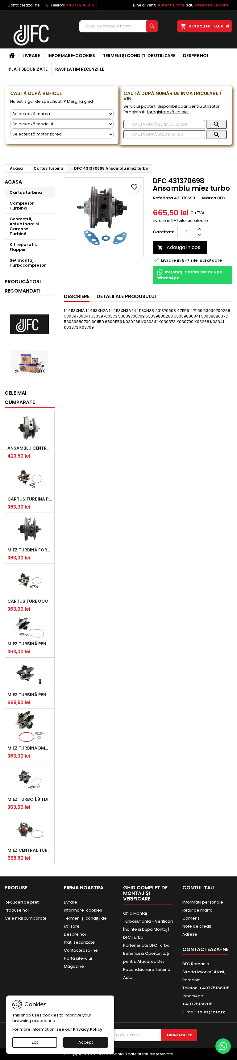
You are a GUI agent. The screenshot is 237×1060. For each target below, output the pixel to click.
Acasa (13, 181)
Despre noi (195, 55)
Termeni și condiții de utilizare (139, 55)
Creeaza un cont (211, 5)
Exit (35, 1042)
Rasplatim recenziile (79, 69)
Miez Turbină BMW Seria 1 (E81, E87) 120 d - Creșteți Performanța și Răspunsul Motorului (29, 748)
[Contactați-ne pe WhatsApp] (223, 1046)
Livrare (31, 55)
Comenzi (191, 918)
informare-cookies (71, 55)
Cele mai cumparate (20, 397)
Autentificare (171, 5)
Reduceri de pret (22, 902)
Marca (209, 198)
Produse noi (17, 910)
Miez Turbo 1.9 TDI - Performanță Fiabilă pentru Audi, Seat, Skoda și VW (29, 799)
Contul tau (198, 887)
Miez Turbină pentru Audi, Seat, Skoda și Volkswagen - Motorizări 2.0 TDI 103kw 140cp (29, 694)
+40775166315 (80, 5)
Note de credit (196, 926)
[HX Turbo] (29, 363)
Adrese (189, 934)
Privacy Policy (87, 1029)
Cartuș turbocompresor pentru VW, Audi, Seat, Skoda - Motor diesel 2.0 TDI (29, 601)
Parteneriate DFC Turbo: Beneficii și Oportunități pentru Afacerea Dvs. (147, 953)
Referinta (163, 198)
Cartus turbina (26, 192)
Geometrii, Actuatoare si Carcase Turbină (24, 226)
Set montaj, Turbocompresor (28, 262)
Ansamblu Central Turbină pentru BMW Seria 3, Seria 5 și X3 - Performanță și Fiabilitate (29, 448)
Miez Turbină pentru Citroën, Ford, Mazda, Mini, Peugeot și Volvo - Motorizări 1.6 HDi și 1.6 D (29, 643)
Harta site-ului (78, 958)
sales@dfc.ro (211, 1012)
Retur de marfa (197, 910)
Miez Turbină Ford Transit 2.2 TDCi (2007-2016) (29, 549)
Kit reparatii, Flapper (23, 247)
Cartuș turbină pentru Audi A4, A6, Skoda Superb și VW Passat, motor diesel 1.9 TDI (29, 499)
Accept (85, 1042)
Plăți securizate (28, 69)
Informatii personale (202, 902)
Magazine (74, 966)
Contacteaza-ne (23, 5)
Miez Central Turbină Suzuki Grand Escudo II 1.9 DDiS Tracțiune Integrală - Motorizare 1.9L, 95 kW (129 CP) (29, 850)
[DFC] (29, 324)
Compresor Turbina (22, 205)
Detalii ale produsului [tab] (126, 296)
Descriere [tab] (76, 296)
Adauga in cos (178, 247)
